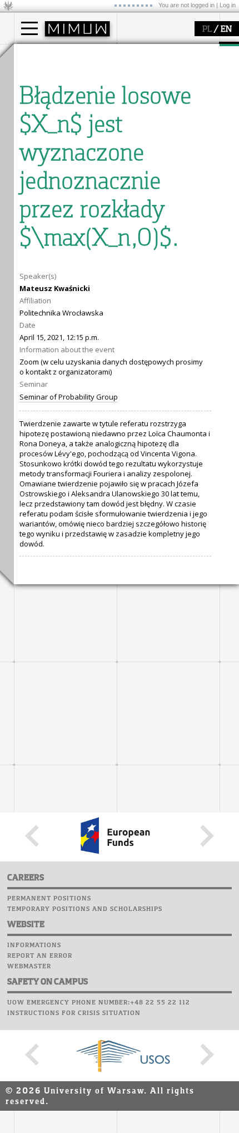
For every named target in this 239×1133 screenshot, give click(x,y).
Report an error (39, 956)
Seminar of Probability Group (68, 397)
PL (207, 29)
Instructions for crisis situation (74, 1013)
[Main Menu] (29, 28)
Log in (228, 5)
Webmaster (29, 966)
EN (226, 29)
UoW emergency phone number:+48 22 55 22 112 (98, 1002)
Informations (34, 945)
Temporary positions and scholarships (84, 909)
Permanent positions (49, 898)
